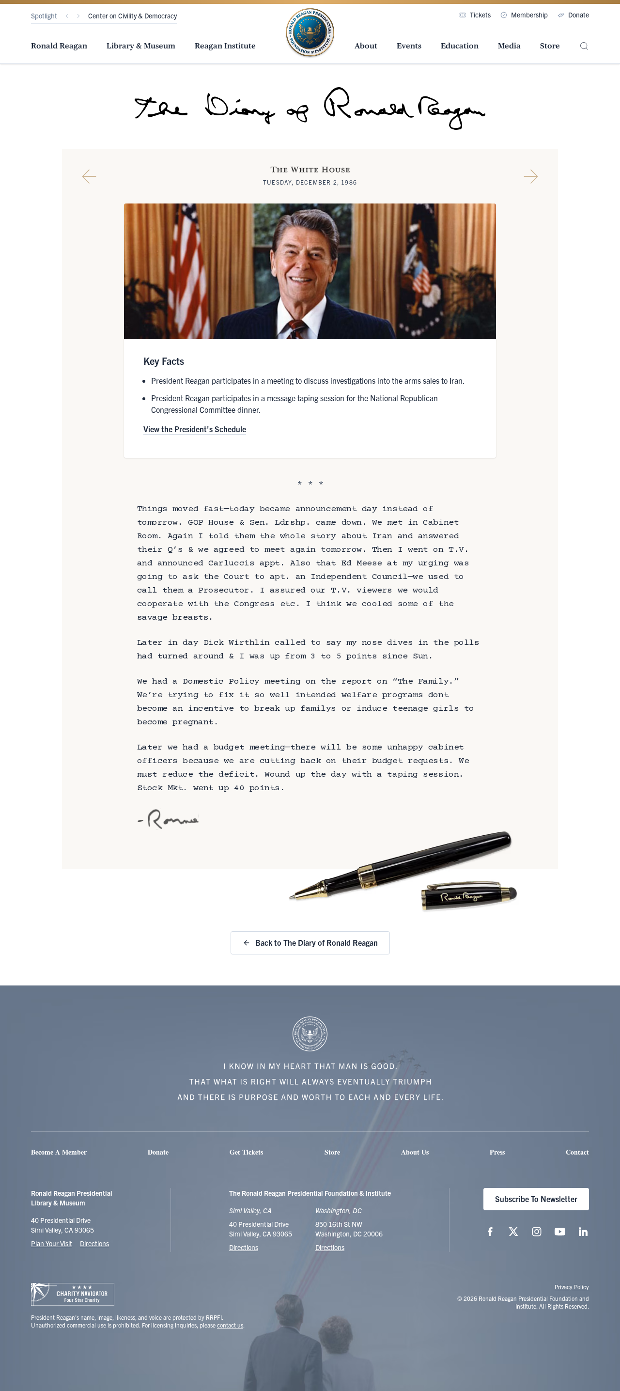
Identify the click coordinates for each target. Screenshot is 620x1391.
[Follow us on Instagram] (536, 1231)
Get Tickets (246, 1152)
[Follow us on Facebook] (490, 1231)
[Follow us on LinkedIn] (583, 1231)
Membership (529, 14)
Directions (94, 1243)
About (366, 45)
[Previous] (67, 16)
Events (409, 45)
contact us (230, 1324)
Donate (578, 14)
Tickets (480, 14)
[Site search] (584, 46)
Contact (577, 1152)
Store (550, 45)
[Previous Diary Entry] (89, 176)
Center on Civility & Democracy (132, 15)
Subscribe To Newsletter (536, 1198)
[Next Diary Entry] (530, 176)
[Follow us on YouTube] (560, 1231)
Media (509, 45)
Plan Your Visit (51, 1243)
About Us (415, 1152)
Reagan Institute (225, 45)
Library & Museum (141, 45)
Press (497, 1152)
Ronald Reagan (59, 45)
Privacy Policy (572, 1286)
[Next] (78, 16)
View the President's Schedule (194, 429)
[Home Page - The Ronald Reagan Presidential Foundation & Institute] (310, 33)
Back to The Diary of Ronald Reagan (316, 942)
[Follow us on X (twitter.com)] (513, 1231)
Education (460, 45)
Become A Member (59, 1152)
